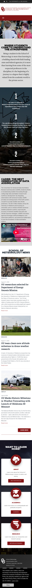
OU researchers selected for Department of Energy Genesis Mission (14, 287)
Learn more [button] (15, 580)
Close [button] (8, 585)
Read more (4, 310)
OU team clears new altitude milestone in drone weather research (15, 346)
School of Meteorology (11, 559)
